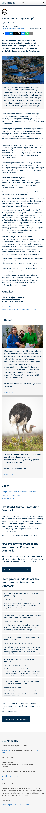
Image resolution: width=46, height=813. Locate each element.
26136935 (9, 306)
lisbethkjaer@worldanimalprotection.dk (19, 309)
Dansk (4, 805)
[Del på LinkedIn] (11, 34)
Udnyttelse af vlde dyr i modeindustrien (19, 492)
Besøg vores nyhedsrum (16, 719)
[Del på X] (15, 34)
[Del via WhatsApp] (27, 34)
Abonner (8, 569)
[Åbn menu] (23, 2)
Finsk (27, 805)
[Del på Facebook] (7, 34)
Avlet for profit (8, 499)
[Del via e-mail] (31, 34)
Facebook (12, 776)
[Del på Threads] (19, 34)
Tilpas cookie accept (10, 780)
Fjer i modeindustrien (11, 495)
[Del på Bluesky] (23, 34)
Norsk (16, 805)
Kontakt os (6, 750)
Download (8, 392)
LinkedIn (5, 776)
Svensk (21, 805)
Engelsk (10, 805)
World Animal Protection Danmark (14, 28)
